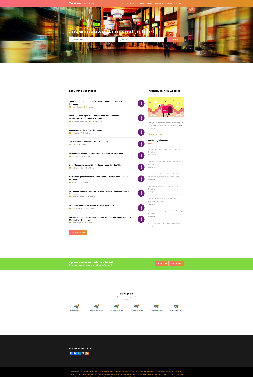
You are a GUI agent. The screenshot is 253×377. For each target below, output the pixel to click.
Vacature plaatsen (145, 3)
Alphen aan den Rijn (122, 372)
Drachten (146, 374)
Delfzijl (101, 374)
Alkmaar (100, 372)
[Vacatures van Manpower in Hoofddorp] (76, 307)
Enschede (171, 374)
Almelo (106, 372)
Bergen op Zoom (171, 372)
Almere (111, 372)
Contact (179, 3)
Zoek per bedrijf (176, 263)
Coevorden (90, 374)
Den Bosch (108, 374)
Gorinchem (179, 374)
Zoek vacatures (161, 263)
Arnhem (157, 372)
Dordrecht (139, 374)
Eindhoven (157, 374)
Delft (96, 374)
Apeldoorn (150, 372)
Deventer (123, 374)
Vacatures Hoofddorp (81, 3)
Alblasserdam (92, 372)
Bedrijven (130, 3)
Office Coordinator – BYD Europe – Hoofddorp (164, 223)
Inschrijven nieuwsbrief (164, 3)
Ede (151, 374)
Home (122, 3)
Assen (163, 372)
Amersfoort (133, 372)
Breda (180, 372)
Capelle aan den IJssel (78, 374)
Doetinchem (131, 374)
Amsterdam (142, 372)
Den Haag (115, 374)
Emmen (164, 374)
